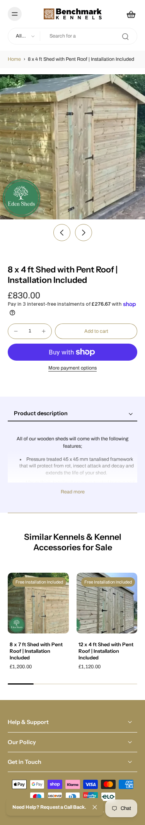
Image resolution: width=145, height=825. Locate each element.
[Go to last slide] (61, 232)
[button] (96, 331)
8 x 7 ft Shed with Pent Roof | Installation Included (36, 650)
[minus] (16, 331)
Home (14, 59)
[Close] (94, 807)
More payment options (72, 368)
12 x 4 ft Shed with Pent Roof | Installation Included (105, 650)
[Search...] (125, 36)
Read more (73, 492)
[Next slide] (83, 232)
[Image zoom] (72, 146)
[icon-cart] (128, 14)
